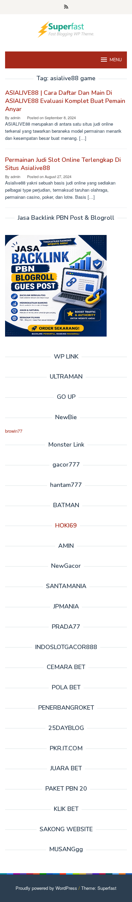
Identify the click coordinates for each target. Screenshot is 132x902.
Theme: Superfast (98, 888)
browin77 (13, 431)
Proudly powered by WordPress (46, 888)
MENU (116, 60)
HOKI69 (66, 525)
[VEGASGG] (65, 28)
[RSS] (66, 7)
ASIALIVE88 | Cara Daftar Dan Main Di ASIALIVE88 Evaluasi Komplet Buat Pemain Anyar (65, 101)
